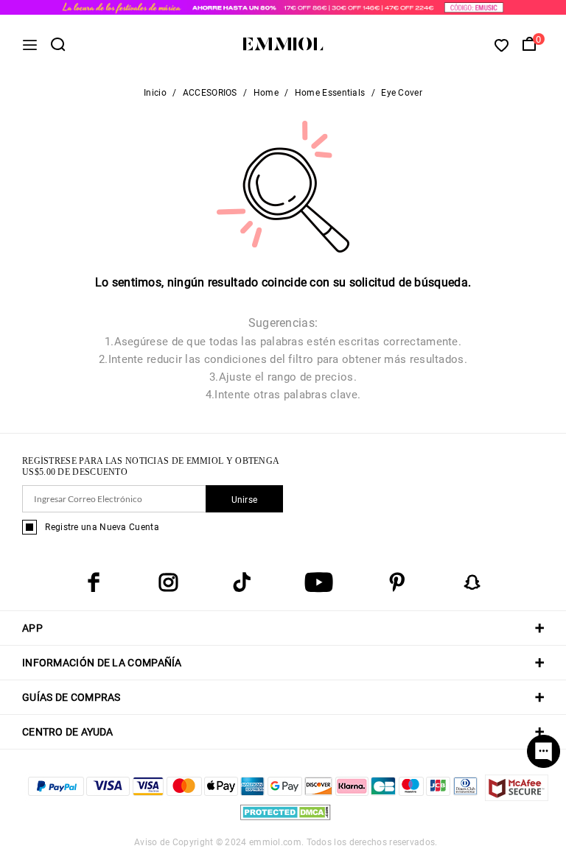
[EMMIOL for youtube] (318, 582)
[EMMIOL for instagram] (168, 582)
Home (266, 93)
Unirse (244, 500)
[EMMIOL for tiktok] (242, 582)
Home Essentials (330, 93)
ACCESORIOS (210, 93)
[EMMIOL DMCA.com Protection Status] (285, 821)
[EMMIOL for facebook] (93, 582)
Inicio (155, 93)
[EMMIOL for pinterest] (397, 582)
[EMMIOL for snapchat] (472, 582)
